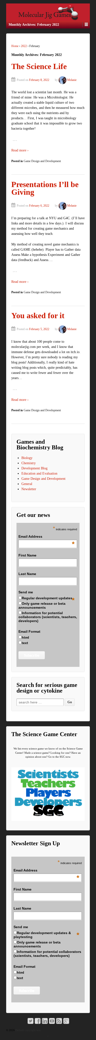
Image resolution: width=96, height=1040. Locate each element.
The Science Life (39, 66)
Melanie (72, 80)
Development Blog (34, 468)
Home (14, 46)
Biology (26, 458)
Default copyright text (28, 1030)
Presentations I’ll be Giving (45, 188)
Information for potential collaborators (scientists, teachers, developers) (47, 617)
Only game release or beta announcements (41, 605)
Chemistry (28, 463)
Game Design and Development (42, 161)
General (26, 484)
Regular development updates (47, 598)
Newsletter (28, 489)
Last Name (27, 574)
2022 (24, 46)
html (25, 637)
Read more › (20, 150)
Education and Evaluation (39, 473)
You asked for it (37, 315)
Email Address (46, 536)
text (25, 643)
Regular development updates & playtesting (42, 935)
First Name (27, 555)
